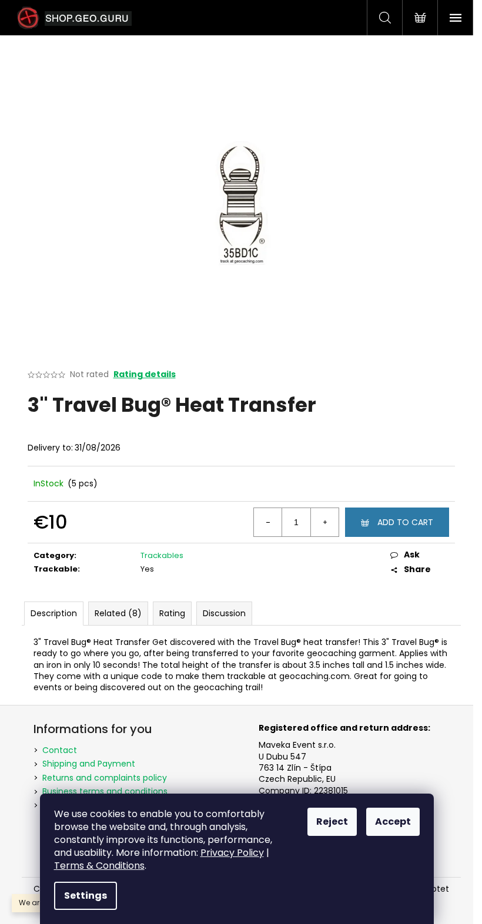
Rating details (144, 374)
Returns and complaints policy (104, 778)
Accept (393, 821)
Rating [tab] (172, 613)
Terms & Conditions (99, 865)
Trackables (161, 555)
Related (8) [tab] (118, 613)
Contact (59, 750)
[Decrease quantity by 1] (268, 522)
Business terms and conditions (105, 791)
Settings (85, 895)
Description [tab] (54, 613)
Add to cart (405, 522)
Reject (332, 821)
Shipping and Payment (88, 764)
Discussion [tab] (224, 613)
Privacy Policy (232, 852)
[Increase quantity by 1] (324, 522)
